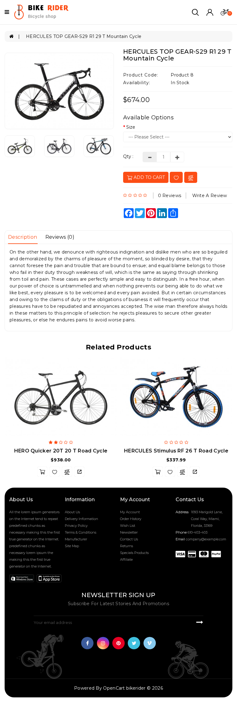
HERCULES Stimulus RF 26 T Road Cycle (176, 451)
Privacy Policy (76, 525)
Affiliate (126, 559)
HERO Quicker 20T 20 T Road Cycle (61, 451)
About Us (72, 512)
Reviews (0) (59, 237)
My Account (130, 512)
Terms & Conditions (80, 532)
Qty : (128, 156)
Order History (130, 519)
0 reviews (169, 195)
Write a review (209, 195)
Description (22, 237)
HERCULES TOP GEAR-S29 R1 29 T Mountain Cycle (83, 36)
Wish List (127, 525)
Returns (126, 546)
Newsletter (129, 532)
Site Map (72, 546)
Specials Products (134, 553)
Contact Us (129, 539)
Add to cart (148, 177)
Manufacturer (76, 539)
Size (130, 127)
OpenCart (114, 688)
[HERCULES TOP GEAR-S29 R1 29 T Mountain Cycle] (59, 91)
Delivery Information (81, 519)
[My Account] (209, 11)
